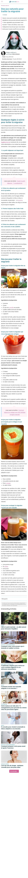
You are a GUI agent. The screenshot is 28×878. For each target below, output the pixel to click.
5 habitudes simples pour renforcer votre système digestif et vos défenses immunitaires (12, 667)
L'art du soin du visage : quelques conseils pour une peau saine (12, 766)
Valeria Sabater (16, 54)
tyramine (20, 200)
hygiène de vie (5, 142)
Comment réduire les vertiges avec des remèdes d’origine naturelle (14, 412)
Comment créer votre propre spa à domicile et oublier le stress (12, 647)
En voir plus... (14, 771)
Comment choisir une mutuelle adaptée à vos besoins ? (11, 687)
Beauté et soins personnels (8, 644)
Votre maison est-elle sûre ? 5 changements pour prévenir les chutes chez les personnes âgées (14, 707)
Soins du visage (5, 764)
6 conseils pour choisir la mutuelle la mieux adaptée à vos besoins (13, 728)
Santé (2, 625)
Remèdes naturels (5, 5)
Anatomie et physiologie (7, 664)
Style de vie (4, 704)
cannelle (11, 307)
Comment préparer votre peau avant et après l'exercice (13, 747)
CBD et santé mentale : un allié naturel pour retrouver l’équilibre (13, 628)
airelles (6, 566)
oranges (8, 483)
